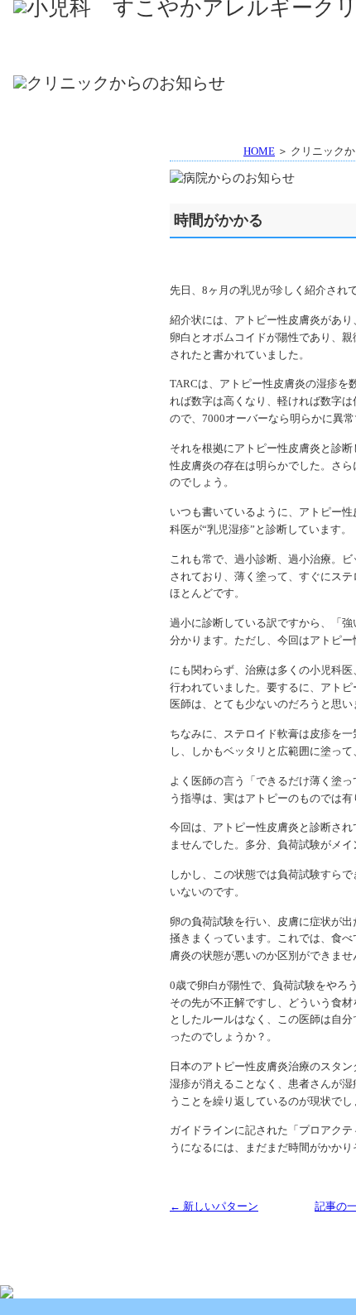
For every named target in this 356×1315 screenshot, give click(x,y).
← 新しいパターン (214, 1206)
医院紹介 (220, 32)
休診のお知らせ (83, 231)
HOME (81, 32)
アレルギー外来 (220, 56)
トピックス (83, 190)
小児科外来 (81, 56)
